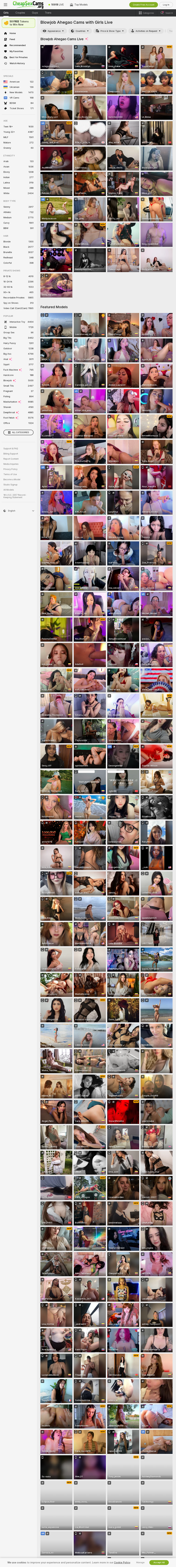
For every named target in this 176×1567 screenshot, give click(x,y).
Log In (166, 4)
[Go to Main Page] (28, 4)
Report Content (11, 459)
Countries (80, 31)
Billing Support (10, 454)
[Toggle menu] (5, 4)
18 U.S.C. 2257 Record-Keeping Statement (14, 496)
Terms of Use (10, 474)
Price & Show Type (110, 31)
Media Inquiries (11, 464)
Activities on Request (146, 31)
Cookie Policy (122, 1562)
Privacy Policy (10, 469)
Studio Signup (10, 484)
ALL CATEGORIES (20, 432)
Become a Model (11, 479)
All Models (8, 490)
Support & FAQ (10, 448)
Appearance (54, 31)
